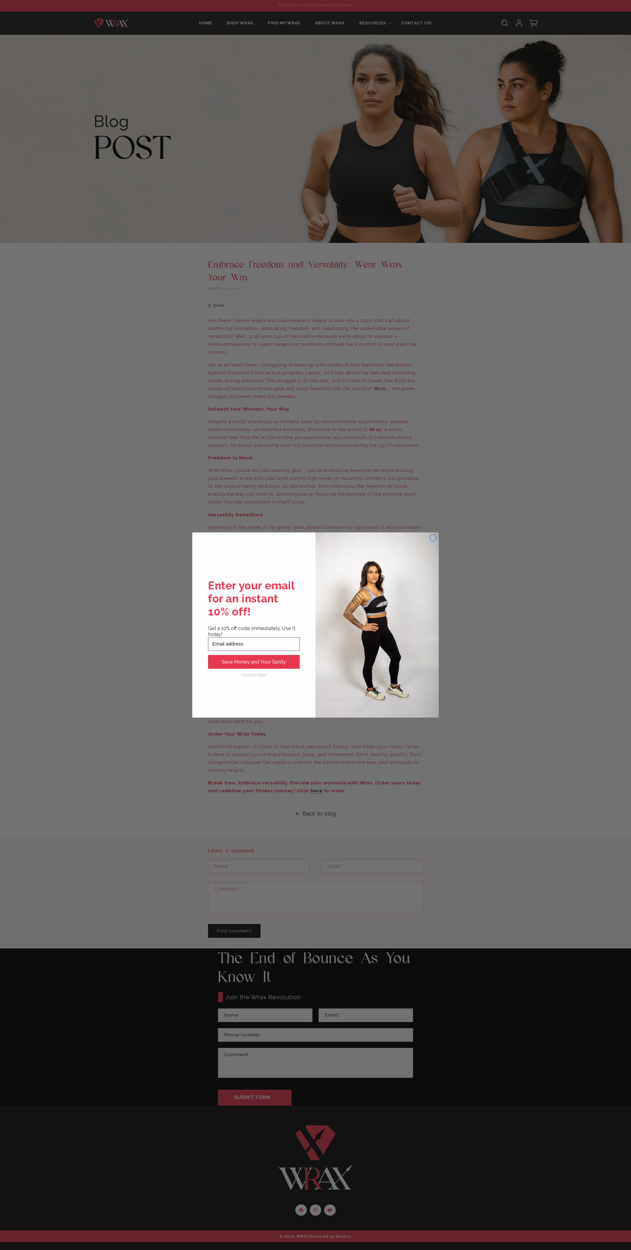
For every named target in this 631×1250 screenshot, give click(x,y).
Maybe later (254, 675)
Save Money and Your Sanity (254, 662)
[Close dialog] (433, 537)
